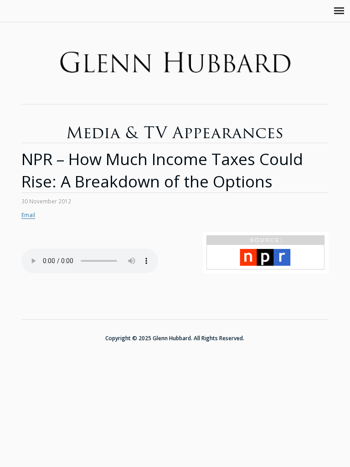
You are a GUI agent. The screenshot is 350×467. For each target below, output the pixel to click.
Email (28, 214)
